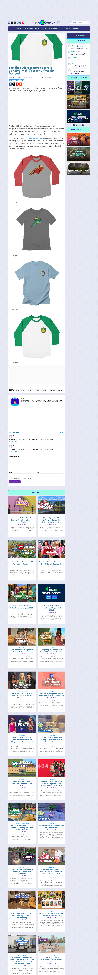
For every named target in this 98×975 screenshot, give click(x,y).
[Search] (88, 22)
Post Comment (15, 482)
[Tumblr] (20, 23)
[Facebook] (9, 23)
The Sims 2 (22, 779)
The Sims (45, 390)
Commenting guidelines (58, 433)
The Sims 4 (52, 390)
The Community (52, 955)
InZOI (22, 911)
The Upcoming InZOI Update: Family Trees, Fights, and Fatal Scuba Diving (22, 915)
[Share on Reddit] (20, 84)
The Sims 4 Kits (22, 516)
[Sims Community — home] (47, 22)
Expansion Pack (30, 390)
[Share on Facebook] (10, 84)
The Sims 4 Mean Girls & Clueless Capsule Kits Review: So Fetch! (22, 520)
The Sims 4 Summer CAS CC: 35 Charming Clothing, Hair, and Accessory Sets (22, 827)
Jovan (39, 77)
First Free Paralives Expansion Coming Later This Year (22, 651)
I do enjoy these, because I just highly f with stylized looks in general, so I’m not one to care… (79, 54)
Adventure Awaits (22, 955)
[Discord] (18, 23)
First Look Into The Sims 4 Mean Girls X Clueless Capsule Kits (51, 563)
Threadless (60, 390)
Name (10, 472)
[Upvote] (9, 441)
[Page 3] (78, 125)
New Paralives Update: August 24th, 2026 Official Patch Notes (51, 695)
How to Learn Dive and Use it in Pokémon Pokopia (51, 826)
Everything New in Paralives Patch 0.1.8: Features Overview (51, 651)
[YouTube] (23, 23)
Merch (38, 390)
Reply (16, 441)
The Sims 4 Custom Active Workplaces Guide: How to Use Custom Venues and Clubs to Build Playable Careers (22, 960)
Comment (11, 459)
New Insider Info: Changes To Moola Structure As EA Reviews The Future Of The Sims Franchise (51, 872)
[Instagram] (12, 23)
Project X (51, 867)
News (22, 80)
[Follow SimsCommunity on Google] (23, 84)
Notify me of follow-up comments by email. (22, 478)
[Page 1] (76, 125)
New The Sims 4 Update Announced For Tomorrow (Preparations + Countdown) (22, 740)
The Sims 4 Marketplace (22, 691)
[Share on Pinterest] (17, 84)
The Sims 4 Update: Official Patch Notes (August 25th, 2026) (51, 608)
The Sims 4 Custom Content (22, 823)
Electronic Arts (51, 779)
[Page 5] (80, 125)
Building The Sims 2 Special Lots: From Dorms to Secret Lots (21, 783)
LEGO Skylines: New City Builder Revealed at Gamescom (22, 563)
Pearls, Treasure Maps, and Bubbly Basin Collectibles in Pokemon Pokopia (51, 740)
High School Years (51, 516)
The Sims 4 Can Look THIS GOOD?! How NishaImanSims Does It (51, 959)
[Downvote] (12, 441)
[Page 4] (79, 125)
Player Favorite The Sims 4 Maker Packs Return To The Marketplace (22, 696)
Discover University (14, 80)
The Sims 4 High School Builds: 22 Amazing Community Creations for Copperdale (51, 520)
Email (38, 472)
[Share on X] (13, 84)
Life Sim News (22, 560)
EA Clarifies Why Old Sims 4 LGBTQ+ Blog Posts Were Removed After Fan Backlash (51, 783)
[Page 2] (77, 125)
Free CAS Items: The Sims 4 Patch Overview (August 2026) (22, 607)
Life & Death (22, 867)
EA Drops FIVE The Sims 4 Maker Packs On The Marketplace (51, 914)
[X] (15, 23)
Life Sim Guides (51, 647)
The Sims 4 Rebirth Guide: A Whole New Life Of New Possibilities (22, 871)
